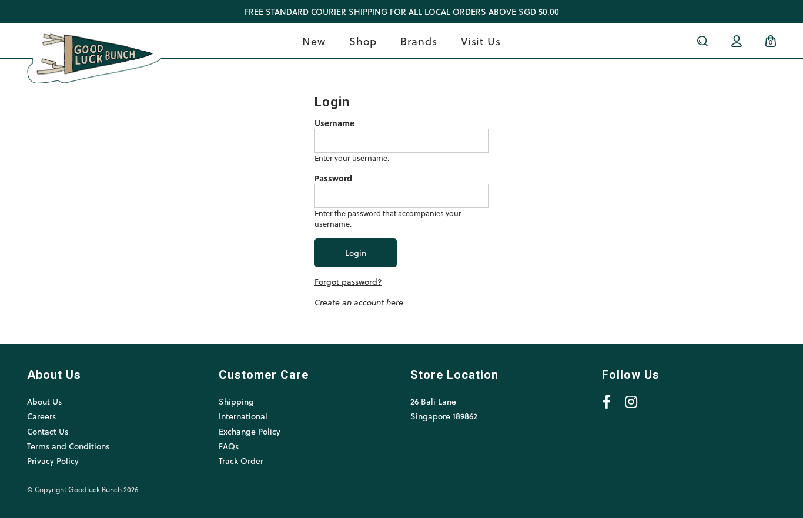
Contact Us (47, 431)
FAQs (229, 446)
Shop (363, 41)
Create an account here (358, 302)
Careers (41, 416)
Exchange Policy (249, 431)
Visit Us (481, 41)
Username (334, 123)
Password (333, 178)
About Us (44, 401)
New (314, 41)
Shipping (236, 401)
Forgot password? (348, 281)
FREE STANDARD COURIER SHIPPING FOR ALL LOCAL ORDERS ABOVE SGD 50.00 (402, 11)
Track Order (241, 461)
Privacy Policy (53, 461)
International (243, 416)
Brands (418, 41)
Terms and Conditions (68, 446)
